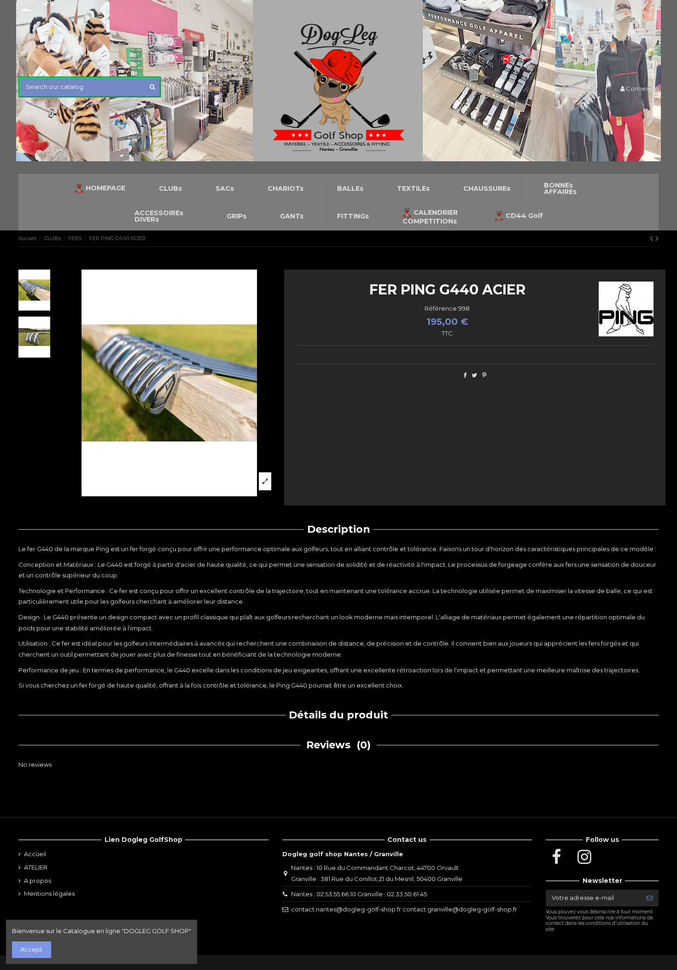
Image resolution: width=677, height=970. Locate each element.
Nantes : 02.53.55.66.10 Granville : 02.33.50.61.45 (359, 894)
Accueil (35, 854)
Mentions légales (49, 893)
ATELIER (35, 867)
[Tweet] (474, 375)
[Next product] (657, 238)
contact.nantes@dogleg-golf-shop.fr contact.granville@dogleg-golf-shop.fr (404, 909)
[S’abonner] (650, 898)
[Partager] (465, 375)
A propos (37, 880)
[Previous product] (652, 238)
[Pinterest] (484, 375)
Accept (31, 949)
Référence (441, 308)
